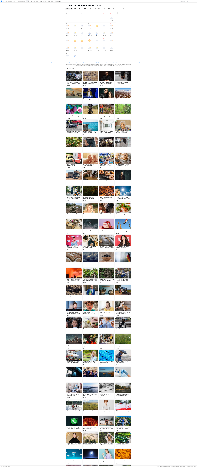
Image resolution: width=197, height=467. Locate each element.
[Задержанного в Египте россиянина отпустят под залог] (123, 226)
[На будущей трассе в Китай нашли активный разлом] (90, 407)
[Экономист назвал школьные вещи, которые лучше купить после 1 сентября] (90, 325)
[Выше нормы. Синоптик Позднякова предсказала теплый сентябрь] (106, 161)
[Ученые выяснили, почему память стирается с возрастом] (90, 243)
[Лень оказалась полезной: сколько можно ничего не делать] (123, 308)
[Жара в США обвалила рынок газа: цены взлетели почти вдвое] (123, 325)
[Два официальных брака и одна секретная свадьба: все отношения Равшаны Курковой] (123, 243)
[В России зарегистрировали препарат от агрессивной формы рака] (123, 374)
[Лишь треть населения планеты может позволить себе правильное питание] (123, 210)
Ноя (124, 8)
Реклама (8, 466)
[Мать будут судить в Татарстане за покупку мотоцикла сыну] (74, 128)
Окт (119, 8)
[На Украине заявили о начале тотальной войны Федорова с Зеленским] (106, 79)
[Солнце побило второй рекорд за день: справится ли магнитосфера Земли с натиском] (90, 423)
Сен (114, 8)
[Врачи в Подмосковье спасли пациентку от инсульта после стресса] (74, 391)
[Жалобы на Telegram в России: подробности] (74, 456)
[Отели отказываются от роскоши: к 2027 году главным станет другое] (123, 423)
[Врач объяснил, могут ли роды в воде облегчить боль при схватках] (106, 243)
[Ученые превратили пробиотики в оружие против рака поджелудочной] (106, 358)
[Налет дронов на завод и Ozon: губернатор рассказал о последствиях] (74, 161)
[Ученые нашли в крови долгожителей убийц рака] (74, 374)
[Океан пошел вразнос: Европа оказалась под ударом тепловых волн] (90, 128)
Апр (90, 8)
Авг (109, 8)
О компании (5, 466)
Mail (1, 466)
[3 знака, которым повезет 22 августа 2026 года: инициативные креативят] (106, 423)
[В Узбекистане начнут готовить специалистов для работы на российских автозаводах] (123, 276)
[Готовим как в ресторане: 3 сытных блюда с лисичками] (123, 456)
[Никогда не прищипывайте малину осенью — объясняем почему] (74, 144)
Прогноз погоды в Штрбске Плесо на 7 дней (96, 62)
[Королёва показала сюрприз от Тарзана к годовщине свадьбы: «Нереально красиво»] (106, 95)
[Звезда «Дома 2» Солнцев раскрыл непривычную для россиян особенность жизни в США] (90, 308)
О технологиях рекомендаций (175, 466)
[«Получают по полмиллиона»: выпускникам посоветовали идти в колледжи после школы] (106, 292)
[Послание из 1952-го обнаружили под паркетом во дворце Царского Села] (90, 79)
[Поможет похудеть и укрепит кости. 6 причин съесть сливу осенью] (74, 111)
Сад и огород (135, 62)
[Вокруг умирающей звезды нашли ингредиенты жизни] (74, 341)
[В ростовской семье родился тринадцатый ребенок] (90, 161)
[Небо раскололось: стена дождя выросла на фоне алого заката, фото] (74, 276)
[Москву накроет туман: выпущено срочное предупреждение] (90, 391)
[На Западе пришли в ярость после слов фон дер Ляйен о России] (90, 95)
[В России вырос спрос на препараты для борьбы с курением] (106, 325)
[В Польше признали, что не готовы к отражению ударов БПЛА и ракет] (123, 407)
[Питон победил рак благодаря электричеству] (106, 193)
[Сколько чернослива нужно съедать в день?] (106, 259)
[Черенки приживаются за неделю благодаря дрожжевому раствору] (90, 276)
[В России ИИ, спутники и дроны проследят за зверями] (90, 440)
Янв (75, 8)
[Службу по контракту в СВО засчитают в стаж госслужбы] (74, 210)
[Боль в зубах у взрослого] (106, 308)
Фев (80, 8)
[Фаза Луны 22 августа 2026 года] (90, 226)
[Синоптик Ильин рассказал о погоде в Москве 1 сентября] (106, 341)
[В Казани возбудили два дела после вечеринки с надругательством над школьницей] (123, 79)
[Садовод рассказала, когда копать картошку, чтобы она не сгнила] (106, 276)
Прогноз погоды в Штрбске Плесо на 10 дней (114, 62)
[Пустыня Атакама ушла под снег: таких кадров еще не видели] (123, 95)
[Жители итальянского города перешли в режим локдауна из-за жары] (123, 193)
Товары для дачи (142, 62)
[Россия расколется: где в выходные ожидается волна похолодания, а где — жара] (90, 111)
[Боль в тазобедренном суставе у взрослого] (90, 144)
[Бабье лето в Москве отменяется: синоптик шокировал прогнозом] (123, 144)
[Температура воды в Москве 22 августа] (74, 407)
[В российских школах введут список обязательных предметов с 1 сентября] (74, 226)
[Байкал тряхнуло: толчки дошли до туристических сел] (106, 374)
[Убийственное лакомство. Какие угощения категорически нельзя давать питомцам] (106, 210)
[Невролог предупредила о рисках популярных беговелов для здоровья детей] (74, 193)
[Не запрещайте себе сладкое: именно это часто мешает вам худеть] (106, 226)
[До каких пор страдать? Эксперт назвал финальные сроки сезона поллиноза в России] (90, 358)
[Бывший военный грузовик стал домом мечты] (74, 177)
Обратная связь (182, 466)
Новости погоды (128, 62)
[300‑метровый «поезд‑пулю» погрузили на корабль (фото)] (74, 358)
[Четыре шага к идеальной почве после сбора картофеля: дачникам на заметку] (74, 292)
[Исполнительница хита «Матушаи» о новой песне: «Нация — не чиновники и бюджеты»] (74, 243)
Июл (104, 8)
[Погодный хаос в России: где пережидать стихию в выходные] (90, 259)
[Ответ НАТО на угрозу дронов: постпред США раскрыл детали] (90, 292)
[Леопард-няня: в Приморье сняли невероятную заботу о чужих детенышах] (123, 111)
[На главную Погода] (4, 1)
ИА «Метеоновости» (193, 466)
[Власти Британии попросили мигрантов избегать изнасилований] (74, 95)
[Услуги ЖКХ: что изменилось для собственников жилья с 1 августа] (74, 79)
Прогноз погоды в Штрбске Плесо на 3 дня (59, 62)
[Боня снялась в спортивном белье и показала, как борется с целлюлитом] (74, 325)
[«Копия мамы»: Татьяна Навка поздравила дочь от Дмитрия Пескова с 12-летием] (123, 177)
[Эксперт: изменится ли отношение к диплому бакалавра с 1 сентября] (90, 374)
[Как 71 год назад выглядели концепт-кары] (106, 391)
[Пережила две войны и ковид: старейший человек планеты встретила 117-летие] (123, 128)
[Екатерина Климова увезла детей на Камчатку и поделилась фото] (74, 440)
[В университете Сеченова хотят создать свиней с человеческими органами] (74, 259)
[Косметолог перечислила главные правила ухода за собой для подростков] (106, 456)
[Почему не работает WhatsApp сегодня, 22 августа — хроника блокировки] (74, 423)
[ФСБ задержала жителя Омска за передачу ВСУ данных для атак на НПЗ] (106, 144)
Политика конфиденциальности (165, 466)
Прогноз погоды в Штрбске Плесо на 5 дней (77, 62)
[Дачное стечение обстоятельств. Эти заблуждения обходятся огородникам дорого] (106, 111)
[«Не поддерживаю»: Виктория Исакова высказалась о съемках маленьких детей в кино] (74, 308)
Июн (99, 8)
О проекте (158, 466)
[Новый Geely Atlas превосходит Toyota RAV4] (123, 292)
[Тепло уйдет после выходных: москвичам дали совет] (123, 358)
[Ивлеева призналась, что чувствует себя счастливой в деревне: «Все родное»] (90, 210)
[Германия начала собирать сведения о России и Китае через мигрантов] (123, 259)
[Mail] (1, 1)
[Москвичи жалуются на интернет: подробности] (90, 177)
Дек (128, 8)
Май (95, 8)
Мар (85, 8)
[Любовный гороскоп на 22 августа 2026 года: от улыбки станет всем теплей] (106, 440)
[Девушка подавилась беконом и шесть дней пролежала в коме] (106, 128)
